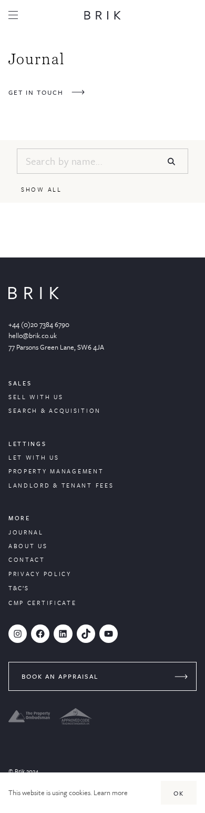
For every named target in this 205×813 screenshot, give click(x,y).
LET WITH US (33, 457)
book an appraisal (60, 676)
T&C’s (18, 587)
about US (28, 545)
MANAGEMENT (77, 471)
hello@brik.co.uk (32, 335)
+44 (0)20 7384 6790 (38, 324)
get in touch (36, 92)
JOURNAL (26, 532)
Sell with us (35, 396)
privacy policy (39, 573)
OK (178, 793)
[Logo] (102, 15)
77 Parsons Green (34, 347)
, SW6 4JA (89, 347)
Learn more (111, 792)
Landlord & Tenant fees (61, 485)
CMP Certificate (42, 602)
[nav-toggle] (13, 15)
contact (26, 559)
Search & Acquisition (54, 410)
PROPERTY (29, 471)
